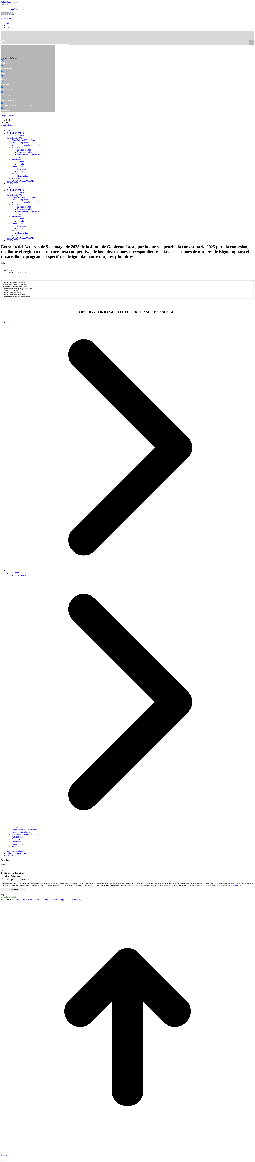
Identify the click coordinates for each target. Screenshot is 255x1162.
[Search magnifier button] (251, 42)
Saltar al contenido (9, 2)
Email (3, 865)
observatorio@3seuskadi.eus (14, 9)
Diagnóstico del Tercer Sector (24, 830)
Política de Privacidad (234, 885)
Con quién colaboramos (16, 851)
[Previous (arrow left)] (2, 1160)
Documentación (18, 844)
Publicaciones (17, 837)
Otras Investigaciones (21, 832)
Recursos (15, 846)
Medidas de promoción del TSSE (26, 834)
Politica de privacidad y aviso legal (67, 899)
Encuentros (16, 839)
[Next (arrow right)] (5, 1160)
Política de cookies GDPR (17, 853)
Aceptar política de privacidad (16, 879)
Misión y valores (19, 575)
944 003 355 (46, 899)
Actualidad (16, 841)
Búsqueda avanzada (8, 116)
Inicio (8, 322)
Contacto (10, 855)
